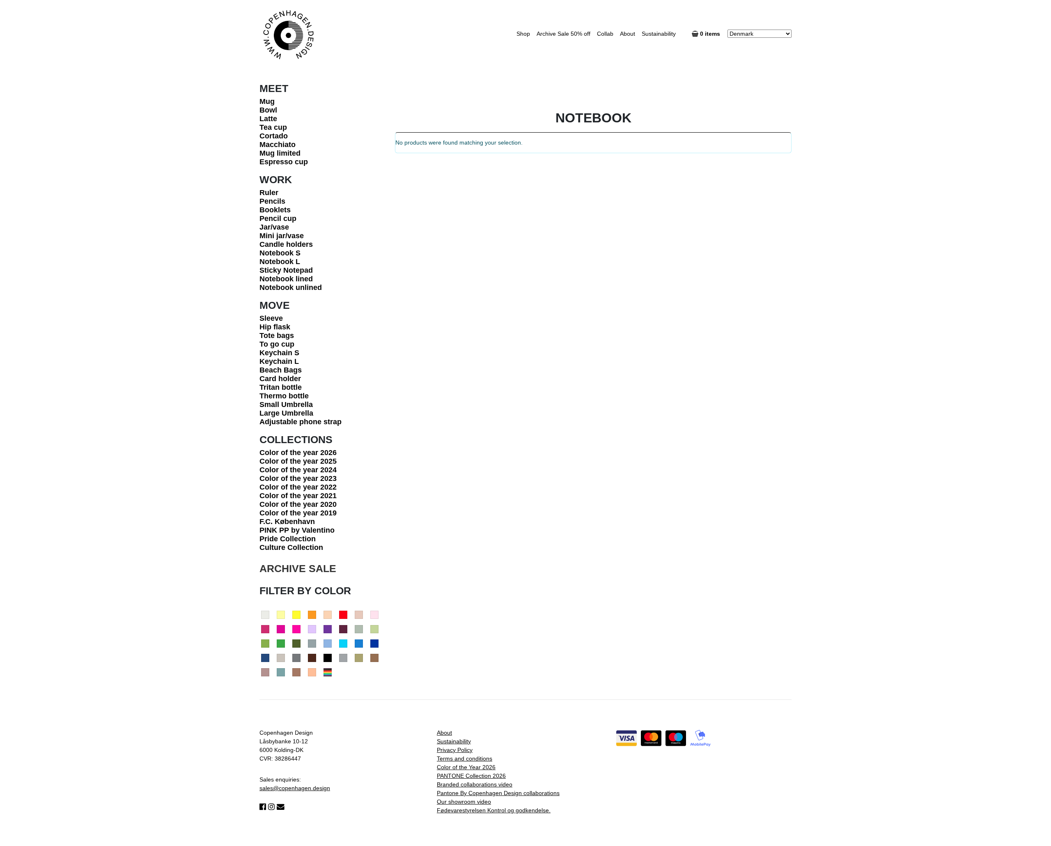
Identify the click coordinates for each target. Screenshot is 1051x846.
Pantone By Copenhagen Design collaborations (498, 793)
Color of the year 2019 (298, 513)
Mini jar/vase (281, 236)
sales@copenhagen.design (294, 788)
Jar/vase (274, 227)
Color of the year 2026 (298, 452)
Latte (268, 119)
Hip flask (274, 327)
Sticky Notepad (286, 270)
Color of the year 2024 (298, 470)
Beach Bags (280, 370)
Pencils (272, 201)
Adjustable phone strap (300, 422)
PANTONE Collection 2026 (471, 775)
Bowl (268, 110)
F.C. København (287, 521)
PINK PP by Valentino (297, 530)
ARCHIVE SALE (297, 568)
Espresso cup (283, 162)
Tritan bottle (280, 387)
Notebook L (279, 261)
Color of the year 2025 (298, 461)
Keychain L (279, 361)
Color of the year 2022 (298, 487)
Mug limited (280, 153)
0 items (710, 33)
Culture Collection (291, 547)
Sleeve (271, 318)
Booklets (275, 210)
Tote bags (276, 335)
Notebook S (280, 253)
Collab (605, 33)
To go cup (276, 344)
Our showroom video (464, 801)
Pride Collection (287, 539)
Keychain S (279, 353)
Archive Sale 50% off (563, 33)
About (627, 33)
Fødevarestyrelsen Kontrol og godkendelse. (494, 810)
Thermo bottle (284, 396)
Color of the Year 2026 (466, 767)
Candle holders (286, 244)
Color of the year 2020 (298, 504)
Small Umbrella (286, 404)
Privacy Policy (455, 750)
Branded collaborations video (474, 784)
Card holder (280, 379)
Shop (523, 33)
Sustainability (659, 33)
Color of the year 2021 (298, 496)
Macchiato (277, 144)
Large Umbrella (286, 413)
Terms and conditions (464, 758)
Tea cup (273, 127)
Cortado (273, 136)
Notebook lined (286, 279)
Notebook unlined (290, 287)
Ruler (268, 193)
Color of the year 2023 (298, 478)
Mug (267, 101)
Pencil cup (277, 218)
